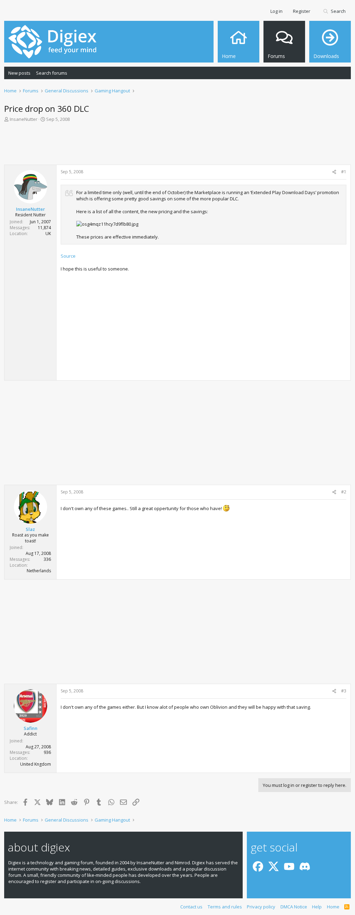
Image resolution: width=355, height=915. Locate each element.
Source (68, 256)
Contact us (191, 907)
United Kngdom (35, 764)
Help (317, 907)
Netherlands (39, 571)
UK (48, 233)
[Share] (334, 172)
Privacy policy (261, 907)
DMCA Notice (293, 907)
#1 (343, 172)
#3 (343, 691)
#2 (343, 492)
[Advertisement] (177, 145)
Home (333, 907)
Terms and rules (225, 907)
